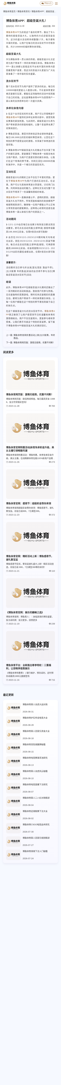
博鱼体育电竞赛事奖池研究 (35, 758)
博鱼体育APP (12, 32)
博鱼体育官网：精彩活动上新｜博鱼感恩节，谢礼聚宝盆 (29, 558)
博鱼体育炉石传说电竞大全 (35, 718)
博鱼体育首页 (9, 11)
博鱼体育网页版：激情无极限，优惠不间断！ (34, 342)
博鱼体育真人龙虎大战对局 (35, 704)
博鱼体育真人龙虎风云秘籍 (35, 771)
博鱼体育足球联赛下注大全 (35, 811)
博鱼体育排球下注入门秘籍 (35, 851)
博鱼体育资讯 (23, 11)
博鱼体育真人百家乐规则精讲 (36, 838)
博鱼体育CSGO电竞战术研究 (36, 824)
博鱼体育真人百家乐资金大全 (36, 731)
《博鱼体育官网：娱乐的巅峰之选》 (25, 612)
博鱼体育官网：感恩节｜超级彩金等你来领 (28, 503)
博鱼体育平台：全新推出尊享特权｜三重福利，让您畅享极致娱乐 (28, 667)
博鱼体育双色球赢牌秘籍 (34, 744)
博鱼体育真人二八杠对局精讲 (36, 798)
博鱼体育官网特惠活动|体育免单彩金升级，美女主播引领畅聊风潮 (30, 449)
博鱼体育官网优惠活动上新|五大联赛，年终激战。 (34, 336)
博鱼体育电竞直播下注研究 (35, 784)
